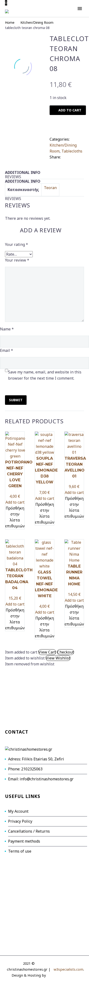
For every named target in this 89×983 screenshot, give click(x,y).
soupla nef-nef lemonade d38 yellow (46, 470)
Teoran (50, 187)
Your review (17, 260)
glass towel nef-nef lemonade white (46, 584)
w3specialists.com (68, 969)
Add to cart (14, 502)
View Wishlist (58, 658)
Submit (16, 400)
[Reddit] (67, 162)
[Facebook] (65, 156)
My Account (18, 811)
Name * (7, 329)
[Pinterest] (79, 156)
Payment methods (24, 841)
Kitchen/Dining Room (36, 22)
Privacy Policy (20, 821)
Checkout (65, 652)
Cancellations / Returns (29, 831)
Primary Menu (79, 8)
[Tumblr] (53, 162)
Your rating (16, 244)
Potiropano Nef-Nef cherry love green (19, 474)
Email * (6, 350)
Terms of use (19, 851)
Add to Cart (69, 110)
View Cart (47, 652)
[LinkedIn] (60, 162)
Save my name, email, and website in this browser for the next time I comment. (44, 375)
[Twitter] (72, 156)
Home (9, 22)
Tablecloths (71, 151)
